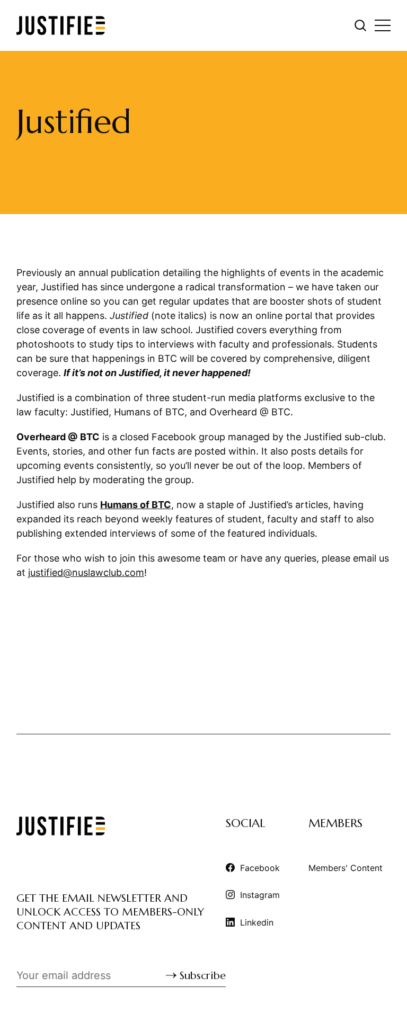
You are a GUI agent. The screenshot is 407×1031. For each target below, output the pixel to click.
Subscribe (203, 975)
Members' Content (345, 868)
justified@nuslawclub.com (86, 572)
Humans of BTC (135, 504)
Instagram (260, 895)
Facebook (260, 868)
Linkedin (256, 922)
